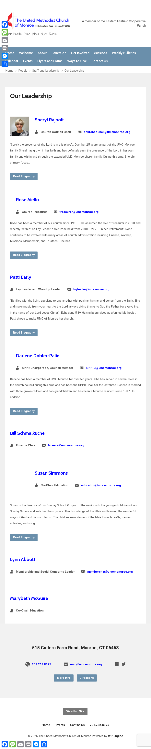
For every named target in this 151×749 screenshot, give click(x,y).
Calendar (11, 61)
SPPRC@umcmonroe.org (104, 368)
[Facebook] (117, 664)
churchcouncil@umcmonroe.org (107, 132)
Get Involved (80, 53)
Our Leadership (74, 70)
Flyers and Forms (50, 61)
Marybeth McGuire (29, 598)
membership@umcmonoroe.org (110, 571)
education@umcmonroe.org (101, 485)
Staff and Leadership (46, 70)
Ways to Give (77, 61)
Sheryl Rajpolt (49, 119)
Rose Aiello (27, 199)
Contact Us (99, 61)
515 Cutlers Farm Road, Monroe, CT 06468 (75, 647)
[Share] (5, 64)
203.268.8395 (41, 664)
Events (28, 61)
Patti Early (20, 277)
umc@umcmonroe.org (86, 664)
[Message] (5, 32)
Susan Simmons (51, 473)
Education (59, 53)
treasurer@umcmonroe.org (79, 212)
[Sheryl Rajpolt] (19, 132)
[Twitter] (124, 664)
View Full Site (75, 711)
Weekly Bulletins (124, 53)
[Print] (5, 48)
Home (9, 53)
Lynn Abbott (22, 559)
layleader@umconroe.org (91, 289)
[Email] (5, 40)
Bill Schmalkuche (27, 433)
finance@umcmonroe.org (66, 445)
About (42, 53)
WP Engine (115, 736)
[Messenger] (5, 56)
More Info (64, 678)
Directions (87, 678)
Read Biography (24, 176)
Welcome (26, 53)
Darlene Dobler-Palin (37, 355)
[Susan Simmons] (19, 493)
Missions (100, 53)
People (22, 70)
